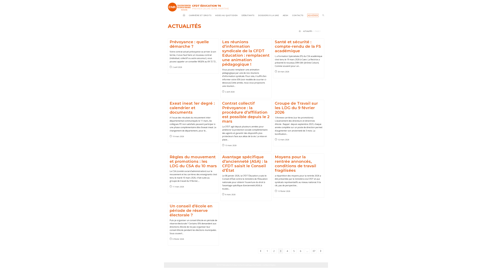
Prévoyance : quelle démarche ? (189, 44)
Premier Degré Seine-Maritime (210, 8)
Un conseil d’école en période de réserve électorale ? (191, 210)
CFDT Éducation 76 (206, 5)
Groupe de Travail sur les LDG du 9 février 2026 (296, 108)
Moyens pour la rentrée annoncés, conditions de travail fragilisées (295, 164)
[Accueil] (300, 31)
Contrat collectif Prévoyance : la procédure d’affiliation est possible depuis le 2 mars (245, 112)
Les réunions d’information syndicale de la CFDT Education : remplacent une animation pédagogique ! (246, 53)
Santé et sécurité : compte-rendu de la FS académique (298, 46)
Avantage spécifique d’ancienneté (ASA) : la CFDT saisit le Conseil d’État (245, 164)
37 (314, 251)
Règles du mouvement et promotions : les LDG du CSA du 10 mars (193, 161)
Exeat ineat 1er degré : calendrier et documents (192, 108)
